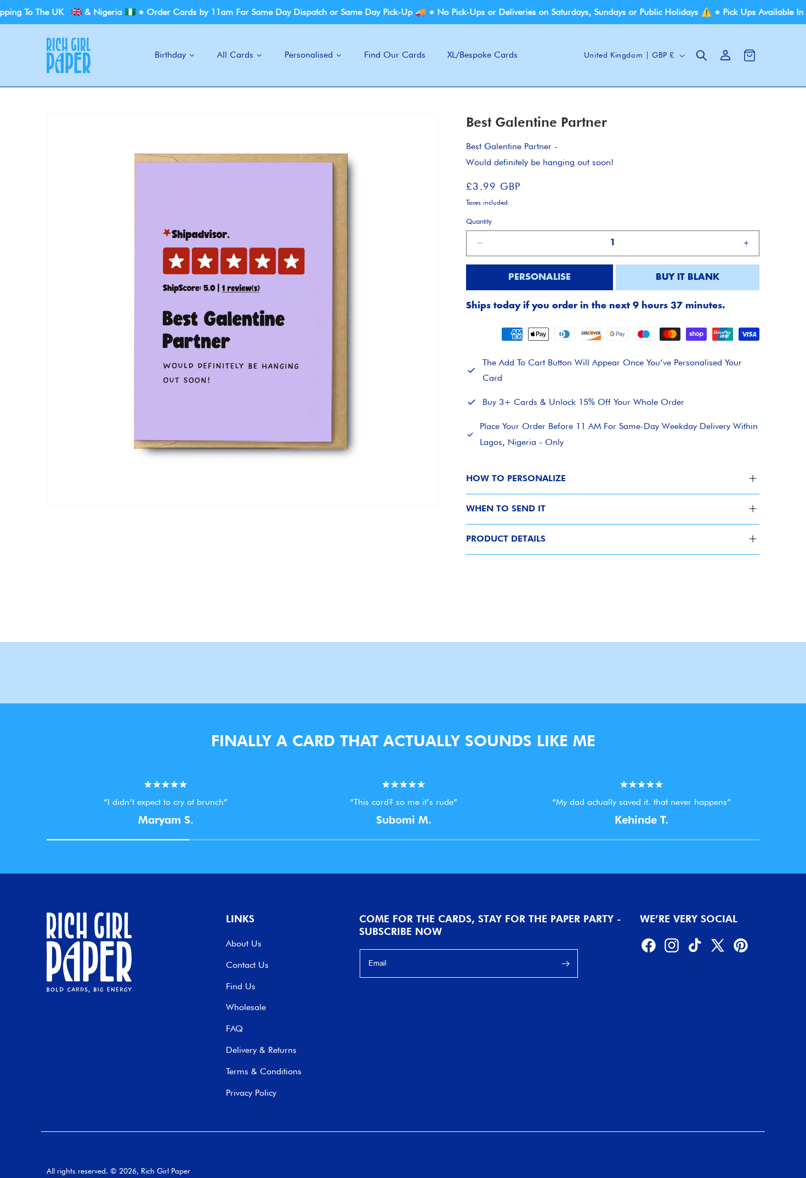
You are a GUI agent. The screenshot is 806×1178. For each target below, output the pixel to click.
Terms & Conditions (264, 1072)
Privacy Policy (251, 1092)
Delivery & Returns (261, 1050)
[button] (701, 55)
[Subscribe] (566, 964)
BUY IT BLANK (687, 277)
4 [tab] (479, 844)
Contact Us (247, 965)
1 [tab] (52, 844)
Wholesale (246, 1007)
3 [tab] (337, 844)
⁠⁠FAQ (234, 1029)
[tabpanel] (166, 804)
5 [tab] (622, 844)
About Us (244, 944)
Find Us (241, 986)
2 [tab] (194, 844)
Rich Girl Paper (165, 1170)
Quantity (479, 221)
